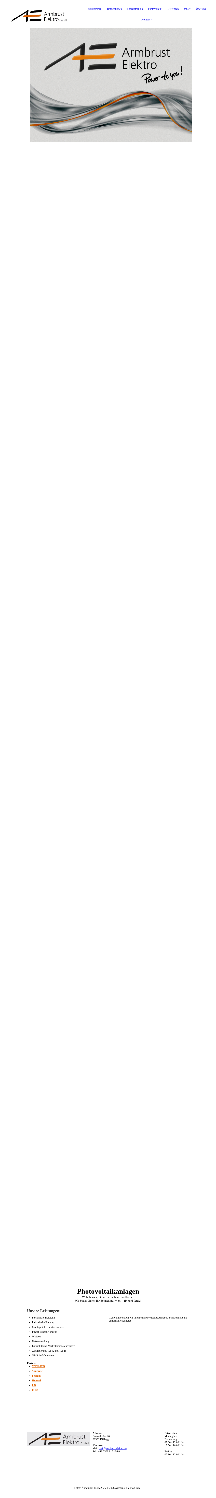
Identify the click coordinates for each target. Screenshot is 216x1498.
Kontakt (145, 19)
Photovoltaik (154, 8)
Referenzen (173, 8)
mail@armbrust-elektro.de (113, 1448)
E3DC (35, 1389)
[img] (39, 13)
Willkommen (95, 8)
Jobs (186, 8)
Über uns (201, 8)
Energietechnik (135, 8)
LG (34, 1385)
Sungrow (37, 1371)
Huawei (36, 1380)
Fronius (37, 1375)
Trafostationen (114, 8)
